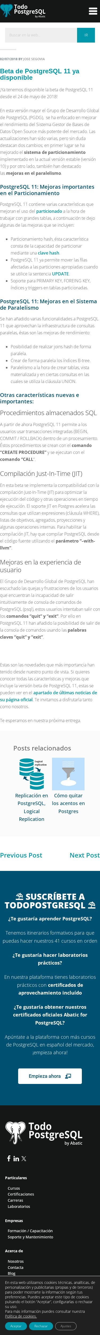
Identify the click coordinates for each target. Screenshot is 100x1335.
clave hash (48, 253)
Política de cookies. (21, 1316)
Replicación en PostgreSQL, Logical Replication (31, 807)
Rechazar (41, 1326)
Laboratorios (19, 1206)
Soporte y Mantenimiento (30, 1236)
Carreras (15, 1200)
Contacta (15, 1267)
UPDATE (60, 274)
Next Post (85, 855)
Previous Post (21, 855)
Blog (11, 1273)
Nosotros (16, 1261)
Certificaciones (21, 1194)
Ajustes (66, 1326)
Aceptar (16, 1326)
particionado (49, 211)
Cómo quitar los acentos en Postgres (68, 803)
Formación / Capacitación (30, 1230)
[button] (91, 11)
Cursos (14, 1188)
